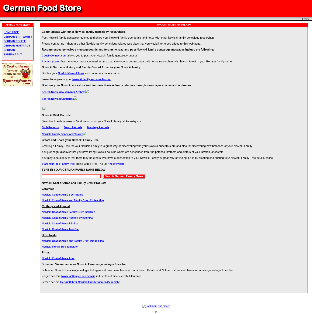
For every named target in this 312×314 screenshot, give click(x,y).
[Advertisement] (19, 153)
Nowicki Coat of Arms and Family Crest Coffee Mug (73, 200)
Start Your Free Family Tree (58, 163)
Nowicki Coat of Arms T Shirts (60, 223)
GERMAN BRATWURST (18, 36)
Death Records (73, 127)
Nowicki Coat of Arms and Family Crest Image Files (73, 240)
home (306, 19)
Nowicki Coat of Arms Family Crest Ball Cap (68, 212)
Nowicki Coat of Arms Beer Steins (62, 194)
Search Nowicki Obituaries (58, 98)
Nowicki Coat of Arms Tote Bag (60, 229)
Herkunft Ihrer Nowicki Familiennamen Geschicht (89, 282)
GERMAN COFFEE (15, 41)
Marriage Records (98, 127)
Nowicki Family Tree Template (60, 246)
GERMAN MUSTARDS (17, 45)
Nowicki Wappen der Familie (78, 276)
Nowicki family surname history (91, 79)
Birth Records (50, 127)
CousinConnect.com (54, 55)
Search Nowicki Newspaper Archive (63, 92)
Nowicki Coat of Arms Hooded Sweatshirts (67, 217)
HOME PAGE (11, 32)
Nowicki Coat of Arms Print (58, 258)
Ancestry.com (50, 61)
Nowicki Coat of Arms (71, 73)
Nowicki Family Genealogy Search (62, 134)
